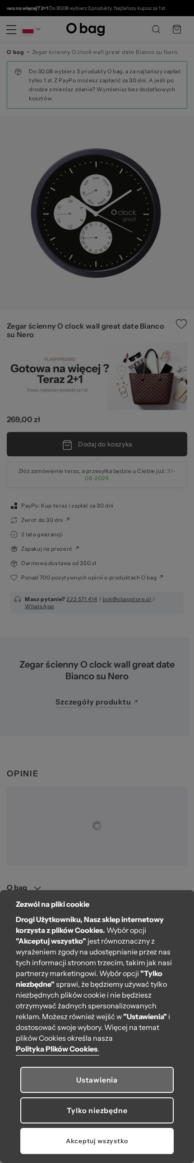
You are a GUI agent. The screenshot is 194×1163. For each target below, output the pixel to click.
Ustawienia (97, 1079)
